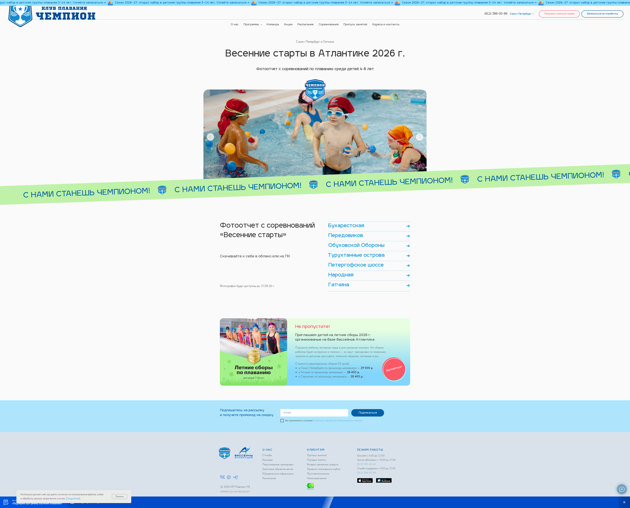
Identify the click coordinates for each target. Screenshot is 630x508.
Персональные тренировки (278, 464)
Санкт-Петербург (520, 14)
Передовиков (345, 235)
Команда (273, 24)
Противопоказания (318, 473)
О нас (235, 24)
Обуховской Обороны (356, 245)
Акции (288, 24)
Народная (341, 275)
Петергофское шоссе (356, 265)
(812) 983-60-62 (366, 464)
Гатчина (338, 285)
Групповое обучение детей (277, 469)
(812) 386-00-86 (495, 13)
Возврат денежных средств (322, 464)
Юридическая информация (278, 473)
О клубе (267, 455)
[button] (559, 14)
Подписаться (368, 413)
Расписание (305, 24)
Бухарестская (346, 225)
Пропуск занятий (355, 24)
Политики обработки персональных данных (337, 420)
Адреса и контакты (385, 24)
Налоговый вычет (317, 478)
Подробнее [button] (73, 498)
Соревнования (328, 24)
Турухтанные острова (356, 255)
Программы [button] (251, 24)
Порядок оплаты (316, 459)
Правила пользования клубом (324, 469)
